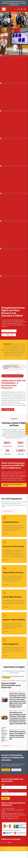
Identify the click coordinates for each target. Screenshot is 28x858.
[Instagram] (26, 434)
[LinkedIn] (26, 429)
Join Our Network (5, 769)
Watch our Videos (10, 334)
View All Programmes (8, 511)
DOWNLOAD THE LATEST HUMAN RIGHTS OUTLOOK (12, 485)
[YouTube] (26, 431)
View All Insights (5, 745)
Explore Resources (7, 330)
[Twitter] (26, 426)
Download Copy (9, 409)
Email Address (5, 791)
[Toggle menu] (25, 9)
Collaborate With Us (16, 769)
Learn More (5, 533)
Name (2, 784)
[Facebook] (26, 424)
